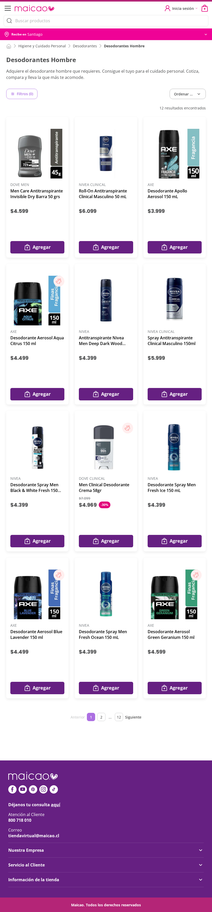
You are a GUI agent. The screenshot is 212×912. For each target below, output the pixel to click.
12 (119, 717)
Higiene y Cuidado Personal (42, 45)
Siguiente (133, 717)
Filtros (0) (25, 93)
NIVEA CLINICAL (92, 185)
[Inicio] (8, 46)
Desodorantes (85, 45)
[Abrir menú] (7, 8)
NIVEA (84, 332)
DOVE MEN (19, 185)
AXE (151, 185)
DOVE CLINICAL (92, 478)
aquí (55, 805)
